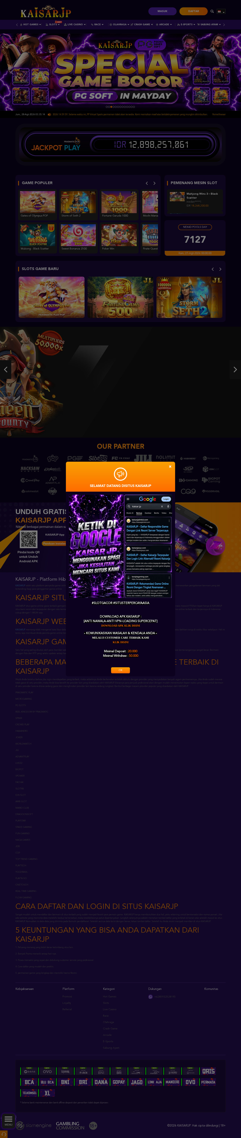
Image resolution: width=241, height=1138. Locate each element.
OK (120, 670)
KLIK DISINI (120, 642)
